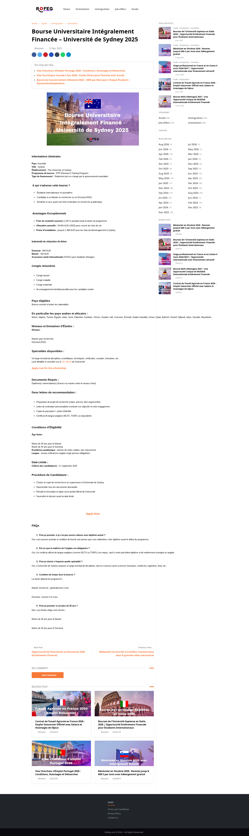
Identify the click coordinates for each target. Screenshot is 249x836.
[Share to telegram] (68, 54)
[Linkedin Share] (51, 54)
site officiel (66, 362)
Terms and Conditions (118, 809)
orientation (194, 28)
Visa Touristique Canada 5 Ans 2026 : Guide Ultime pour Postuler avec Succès (80, 75)
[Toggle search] (214, 9)
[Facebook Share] (34, 54)
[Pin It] (45, 54)
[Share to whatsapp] (63, 54)
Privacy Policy (114, 813)
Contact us (113, 817)
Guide (175, 28)
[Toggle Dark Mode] (209, 9)
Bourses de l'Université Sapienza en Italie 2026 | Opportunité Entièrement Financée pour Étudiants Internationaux (122, 724)
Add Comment (49, 675)
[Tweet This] (39, 54)
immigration (184, 28)
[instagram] (203, 9)
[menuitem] (67, 9)
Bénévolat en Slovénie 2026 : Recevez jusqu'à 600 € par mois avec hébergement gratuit (123, 773)
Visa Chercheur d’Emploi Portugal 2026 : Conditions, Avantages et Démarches (81, 70)
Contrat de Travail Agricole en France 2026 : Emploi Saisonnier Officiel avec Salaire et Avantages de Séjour (60, 724)
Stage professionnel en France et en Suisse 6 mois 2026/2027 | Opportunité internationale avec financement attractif (195, 68)
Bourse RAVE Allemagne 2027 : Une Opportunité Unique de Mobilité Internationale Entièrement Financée (191, 99)
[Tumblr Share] (57, 54)
